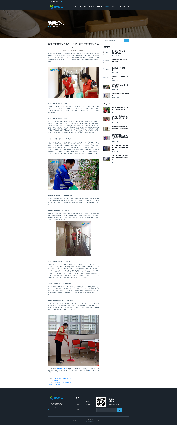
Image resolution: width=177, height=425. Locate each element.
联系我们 (122, 7)
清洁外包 (91, 370)
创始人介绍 (83, 7)
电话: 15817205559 (54, 1)
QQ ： (64, 1)
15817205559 (53, 407)
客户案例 (91, 7)
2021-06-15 (116, 55)
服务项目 (99, 7)
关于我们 (114, 7)
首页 (76, 7)
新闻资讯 (107, 7)
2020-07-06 (116, 112)
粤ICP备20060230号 (88, 421)
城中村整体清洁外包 (62, 368)
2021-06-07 (116, 89)
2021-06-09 (116, 72)
